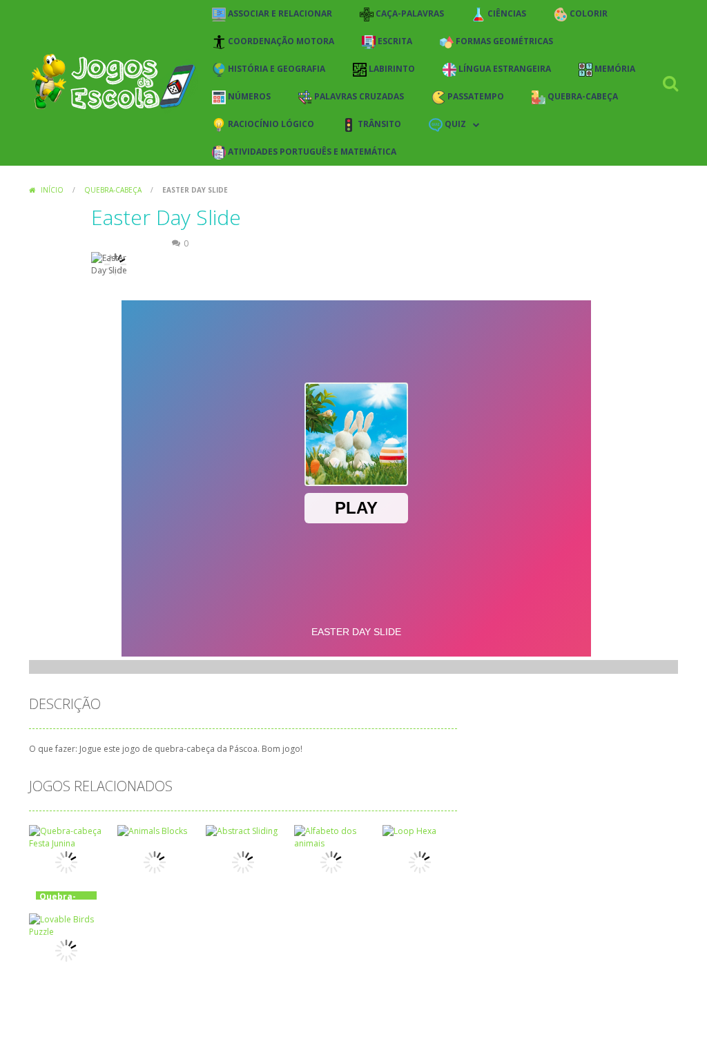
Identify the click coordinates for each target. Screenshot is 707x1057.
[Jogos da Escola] (113, 82)
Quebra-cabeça (113, 190)
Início (52, 190)
